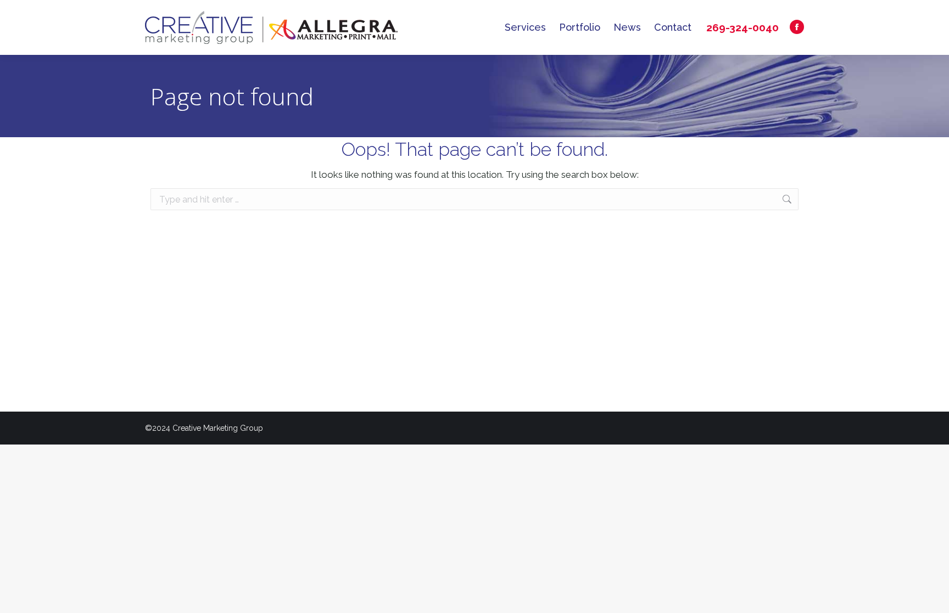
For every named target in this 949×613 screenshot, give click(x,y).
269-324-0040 (742, 27)
